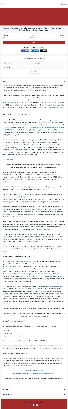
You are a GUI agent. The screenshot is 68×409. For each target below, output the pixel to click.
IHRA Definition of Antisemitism (53, 276)
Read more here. (44, 229)
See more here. (8, 159)
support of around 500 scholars (51, 286)
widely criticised (19, 279)
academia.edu (53, 107)
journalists (12, 266)
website (35, 110)
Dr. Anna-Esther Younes (11, 102)
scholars (5, 266)
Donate (34, 42)
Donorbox (64, 4)
